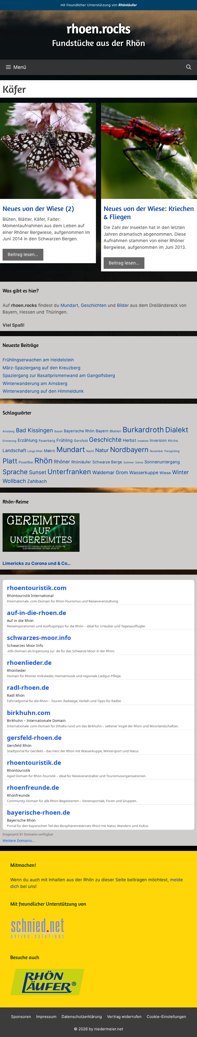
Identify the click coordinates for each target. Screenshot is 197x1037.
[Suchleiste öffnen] (189, 67)
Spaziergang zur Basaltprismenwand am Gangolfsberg (59, 375)
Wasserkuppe (143, 472)
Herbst (129, 440)
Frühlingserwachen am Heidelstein (38, 359)
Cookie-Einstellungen (166, 1016)
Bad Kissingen (34, 430)
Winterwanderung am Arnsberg (35, 383)
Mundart (69, 305)
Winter (180, 472)
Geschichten (93, 305)
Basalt (58, 431)
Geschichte (105, 439)
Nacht (90, 451)
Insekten (143, 441)
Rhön (43, 460)
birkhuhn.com (29, 712)
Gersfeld (81, 441)
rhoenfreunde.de (33, 787)
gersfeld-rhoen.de (34, 737)
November (156, 451)
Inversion (158, 440)
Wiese (165, 473)
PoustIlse (26, 462)
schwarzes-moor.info (39, 637)
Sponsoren (21, 1016)
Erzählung (27, 440)
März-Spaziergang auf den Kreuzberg (41, 367)
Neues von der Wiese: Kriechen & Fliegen (149, 212)
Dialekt (176, 429)
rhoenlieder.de (29, 662)
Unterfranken (69, 471)
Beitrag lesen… (23, 254)
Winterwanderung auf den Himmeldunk (43, 391)
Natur (102, 450)
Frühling (64, 440)
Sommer (128, 462)
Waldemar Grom (110, 472)
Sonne (139, 462)
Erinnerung (9, 441)
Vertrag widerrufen (124, 1016)
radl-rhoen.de (28, 687)
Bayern (102, 431)
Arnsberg (9, 431)
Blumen (115, 431)
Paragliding (172, 451)
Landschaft (14, 450)
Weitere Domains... (19, 840)
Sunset (37, 472)
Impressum (46, 1016)
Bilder (123, 305)
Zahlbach (37, 481)
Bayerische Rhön (79, 431)
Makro (49, 450)
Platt (10, 461)
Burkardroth (143, 429)
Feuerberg (47, 441)
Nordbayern (129, 449)
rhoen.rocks (99, 28)
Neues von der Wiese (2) (38, 208)
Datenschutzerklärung (82, 1016)
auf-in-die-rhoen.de (36, 612)
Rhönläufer (128, 5)
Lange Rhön (35, 451)
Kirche (173, 441)
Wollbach (14, 481)
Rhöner (62, 461)
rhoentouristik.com (37, 587)
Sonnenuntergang (162, 461)
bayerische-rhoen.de (38, 812)
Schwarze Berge (107, 462)
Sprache (15, 472)
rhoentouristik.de (34, 762)
